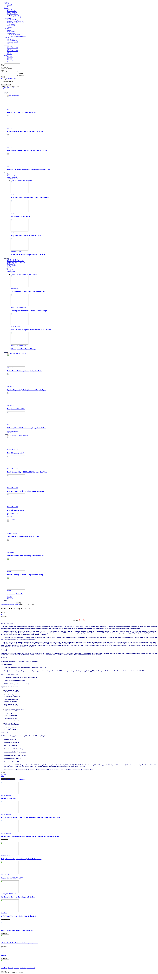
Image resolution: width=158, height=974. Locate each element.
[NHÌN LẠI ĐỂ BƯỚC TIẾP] (19, 212)
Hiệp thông (10, 57)
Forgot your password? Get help (9, 78)
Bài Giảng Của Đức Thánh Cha (15, 21)
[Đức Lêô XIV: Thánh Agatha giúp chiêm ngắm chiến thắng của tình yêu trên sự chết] (16, 165)
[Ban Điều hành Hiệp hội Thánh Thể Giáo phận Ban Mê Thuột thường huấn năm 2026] (16, 467)
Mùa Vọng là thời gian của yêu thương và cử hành (18, 968)
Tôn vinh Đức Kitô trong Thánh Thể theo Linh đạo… (29, 291)
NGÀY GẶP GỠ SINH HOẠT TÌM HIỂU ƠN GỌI (28, 255)
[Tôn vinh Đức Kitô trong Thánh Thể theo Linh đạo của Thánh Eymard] (19, 287)
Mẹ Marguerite (11, 31)
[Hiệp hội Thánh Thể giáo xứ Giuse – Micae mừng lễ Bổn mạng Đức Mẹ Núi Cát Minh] (16, 486)
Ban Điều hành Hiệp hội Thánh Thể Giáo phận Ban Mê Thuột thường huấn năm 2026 (30, 817)
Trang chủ (6, 2)
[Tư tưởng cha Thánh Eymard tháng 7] (19, 344)
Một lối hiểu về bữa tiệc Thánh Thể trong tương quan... (19, 943)
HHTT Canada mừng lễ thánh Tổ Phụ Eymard (17, 930)
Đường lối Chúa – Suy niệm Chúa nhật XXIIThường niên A (21, 859)
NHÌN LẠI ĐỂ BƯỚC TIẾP (20, 216)
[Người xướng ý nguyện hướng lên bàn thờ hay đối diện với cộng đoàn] (16, 385)
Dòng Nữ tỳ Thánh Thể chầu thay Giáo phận (26, 236)
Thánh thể (6, 37)
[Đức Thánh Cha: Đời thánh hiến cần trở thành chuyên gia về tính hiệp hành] (16, 146)
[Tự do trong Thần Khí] (16, 589)
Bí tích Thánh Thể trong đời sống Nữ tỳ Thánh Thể (24, 371)
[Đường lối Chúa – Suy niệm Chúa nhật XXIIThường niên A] (10, 854)
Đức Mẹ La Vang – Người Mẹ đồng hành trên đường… (26, 575)
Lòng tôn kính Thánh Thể (16, 409)
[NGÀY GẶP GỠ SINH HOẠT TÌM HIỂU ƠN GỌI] (19, 250)
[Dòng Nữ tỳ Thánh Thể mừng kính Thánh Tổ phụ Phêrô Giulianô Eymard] (19, 193)
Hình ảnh (9, 58)
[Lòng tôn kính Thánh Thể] (16, 404)
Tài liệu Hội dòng (15, 34)
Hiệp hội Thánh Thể (12, 48)
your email (18, 83)
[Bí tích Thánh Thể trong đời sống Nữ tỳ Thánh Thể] (16, 366)
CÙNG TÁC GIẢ (20, 779)
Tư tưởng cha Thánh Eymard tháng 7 (23, 349)
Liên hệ (6, 61)
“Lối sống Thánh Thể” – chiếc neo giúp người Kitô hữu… (26, 428)
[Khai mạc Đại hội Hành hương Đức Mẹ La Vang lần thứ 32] (16, 126)
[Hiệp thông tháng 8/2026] (16, 448)
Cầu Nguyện (7, 18)
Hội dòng (9, 6)
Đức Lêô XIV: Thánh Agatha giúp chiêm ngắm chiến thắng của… (29, 169)
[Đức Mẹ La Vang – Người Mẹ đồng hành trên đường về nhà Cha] (16, 570)
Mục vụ (9, 49)
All (8, 95)
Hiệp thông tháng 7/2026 (15, 510)
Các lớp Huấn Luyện (16, 17)
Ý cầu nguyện (11, 24)
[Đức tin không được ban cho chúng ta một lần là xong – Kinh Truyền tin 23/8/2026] (10, 892)
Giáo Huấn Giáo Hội (12, 40)
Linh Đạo (6, 28)
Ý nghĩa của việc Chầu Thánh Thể (12, 878)
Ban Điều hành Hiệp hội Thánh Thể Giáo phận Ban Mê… (27, 472)
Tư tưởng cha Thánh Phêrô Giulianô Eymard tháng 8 (29, 311)
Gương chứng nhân (12, 533)
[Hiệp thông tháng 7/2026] (16, 505)
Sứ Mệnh (6, 45)
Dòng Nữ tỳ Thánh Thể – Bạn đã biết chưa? (22, 112)
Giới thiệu (9, 9)
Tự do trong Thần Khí (15, 594)
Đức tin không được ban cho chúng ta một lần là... (18, 897)
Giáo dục (9, 46)
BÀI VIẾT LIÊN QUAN (8, 779)
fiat (1, 614)
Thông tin (6, 3)
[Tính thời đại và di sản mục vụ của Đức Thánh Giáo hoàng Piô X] (16, 532)
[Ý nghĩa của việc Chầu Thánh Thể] (10, 873)
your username (20, 73)
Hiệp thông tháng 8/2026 (15, 453)
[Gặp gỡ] (5, 952)
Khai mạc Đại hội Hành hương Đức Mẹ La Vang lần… (25, 131)
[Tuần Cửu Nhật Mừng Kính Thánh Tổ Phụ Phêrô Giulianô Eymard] (19, 325)
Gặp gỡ (3, 955)
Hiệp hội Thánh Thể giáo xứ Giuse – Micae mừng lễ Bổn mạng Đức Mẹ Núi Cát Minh (30, 836)
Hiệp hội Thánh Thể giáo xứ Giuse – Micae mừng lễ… (25, 491)
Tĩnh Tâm (9, 27)
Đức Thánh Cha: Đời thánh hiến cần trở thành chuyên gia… (27, 150)
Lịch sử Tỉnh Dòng (12, 12)
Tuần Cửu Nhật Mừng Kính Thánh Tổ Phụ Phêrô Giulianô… (32, 330)
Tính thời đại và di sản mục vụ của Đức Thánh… (24, 536)
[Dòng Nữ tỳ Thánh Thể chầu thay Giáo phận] (19, 231)
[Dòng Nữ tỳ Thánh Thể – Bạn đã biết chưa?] (16, 107)
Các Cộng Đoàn (15, 15)
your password (20, 75)
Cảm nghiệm (10, 552)
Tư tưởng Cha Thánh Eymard (18, 36)
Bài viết (9, 571)
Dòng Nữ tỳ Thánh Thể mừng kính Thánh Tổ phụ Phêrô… (31, 197)
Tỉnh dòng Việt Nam (12, 14)
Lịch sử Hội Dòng (12, 11)
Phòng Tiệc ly (10, 30)
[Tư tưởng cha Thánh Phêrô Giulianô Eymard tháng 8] (19, 306)
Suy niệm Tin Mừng (12, 20)
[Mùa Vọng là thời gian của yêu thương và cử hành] (5, 964)
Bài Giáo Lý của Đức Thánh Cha (16, 22)
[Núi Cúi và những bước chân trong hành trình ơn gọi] (16, 551)
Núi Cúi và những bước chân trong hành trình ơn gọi (25, 556)
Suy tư (5, 55)
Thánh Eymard (11, 33)
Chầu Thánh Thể (11, 25)
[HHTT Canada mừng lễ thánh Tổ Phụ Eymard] (5, 927)
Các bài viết (10, 39)
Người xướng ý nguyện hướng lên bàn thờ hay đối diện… (26, 390)
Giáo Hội (9, 5)
